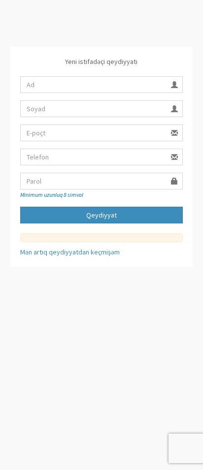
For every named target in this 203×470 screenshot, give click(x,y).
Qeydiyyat (101, 215)
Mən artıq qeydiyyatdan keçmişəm (70, 252)
